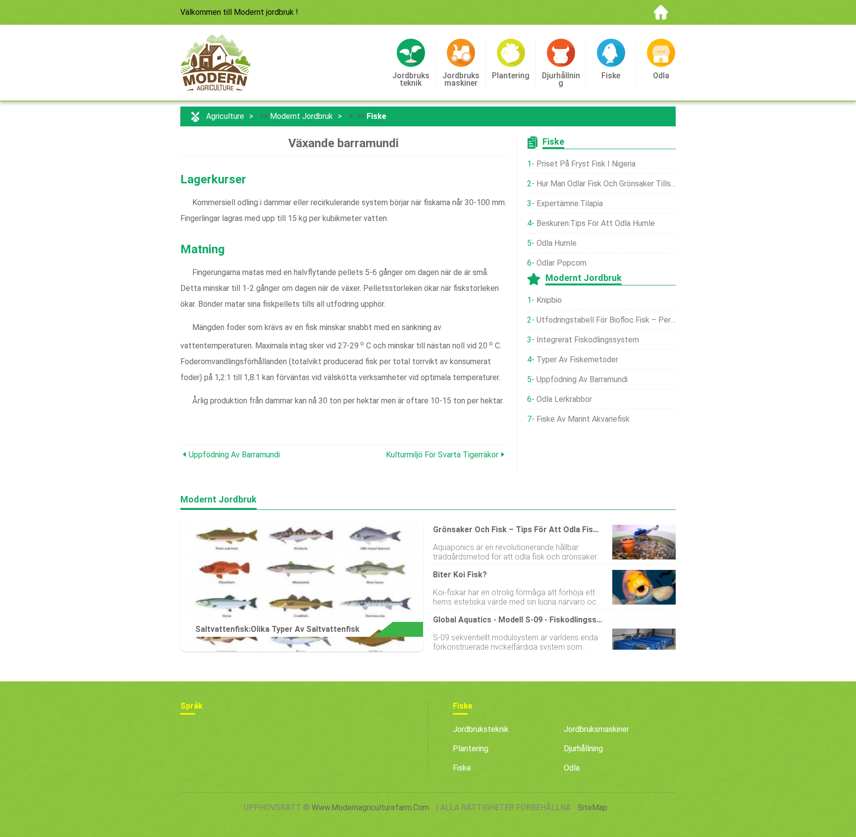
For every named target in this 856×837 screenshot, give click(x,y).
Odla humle (556, 243)
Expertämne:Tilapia (569, 203)
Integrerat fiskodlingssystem (587, 339)
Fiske (376, 116)
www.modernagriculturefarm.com (370, 807)
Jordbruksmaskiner (596, 729)
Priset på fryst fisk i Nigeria (586, 163)
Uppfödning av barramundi (234, 454)
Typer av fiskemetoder (577, 359)
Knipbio (549, 300)
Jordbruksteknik (481, 729)
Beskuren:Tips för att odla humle (595, 223)
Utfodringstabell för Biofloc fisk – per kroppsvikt (606, 320)
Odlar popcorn (561, 263)
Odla (572, 768)
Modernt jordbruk (301, 116)
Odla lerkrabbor (564, 399)
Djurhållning (583, 748)
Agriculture (225, 116)
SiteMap (592, 807)
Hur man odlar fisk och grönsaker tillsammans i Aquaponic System (606, 183)
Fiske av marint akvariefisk (583, 419)
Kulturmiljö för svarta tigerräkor (442, 454)
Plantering (470, 748)
